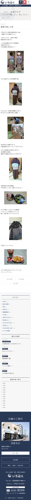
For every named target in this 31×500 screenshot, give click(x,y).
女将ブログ (15, 13)
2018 (4, 401)
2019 (4, 399)
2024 (4, 387)
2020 (4, 396)
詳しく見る (15, 453)
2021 (4, 394)
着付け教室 (6, 304)
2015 (4, 407)
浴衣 (4, 307)
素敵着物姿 (6, 312)
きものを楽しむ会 (7, 328)
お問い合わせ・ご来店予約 (15, 498)
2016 (4, 405)
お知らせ (5, 309)
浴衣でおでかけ (7, 317)
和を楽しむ (6, 320)
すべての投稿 (6, 331)
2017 (4, 403)
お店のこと (6, 325)
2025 (4, 385)
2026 (4, 383)
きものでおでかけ (7, 323)
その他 (4, 315)
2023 (4, 390)
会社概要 (15, 460)
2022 (4, 392)
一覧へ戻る (15, 283)
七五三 (4, 301)
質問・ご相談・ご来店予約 (15, 465)
